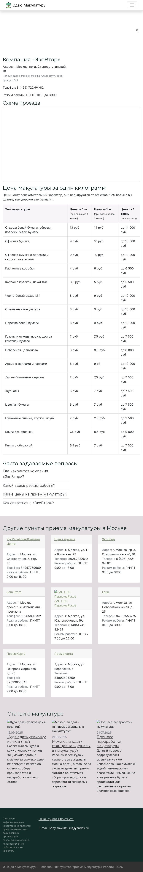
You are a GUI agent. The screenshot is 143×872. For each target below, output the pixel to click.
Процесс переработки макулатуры (109, 741)
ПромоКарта (16, 653)
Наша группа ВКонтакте (56, 819)
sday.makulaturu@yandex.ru (69, 828)
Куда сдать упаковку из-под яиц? (26, 739)
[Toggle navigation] (132, 5)
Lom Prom (14, 592)
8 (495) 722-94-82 (30, 87)
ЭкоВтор (108, 539)
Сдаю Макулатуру (28, 5)
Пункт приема (64, 539)
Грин (105, 592)
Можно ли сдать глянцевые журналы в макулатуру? (71, 746)
